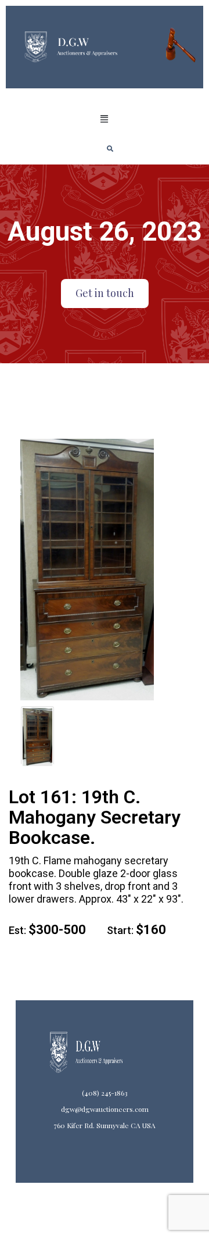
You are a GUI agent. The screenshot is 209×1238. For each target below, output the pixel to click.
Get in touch (104, 293)
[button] (104, 119)
